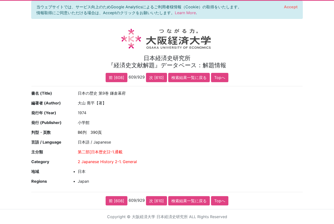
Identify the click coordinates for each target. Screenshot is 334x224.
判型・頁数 (41, 132)
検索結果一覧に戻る (189, 77)
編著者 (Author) (46, 103)
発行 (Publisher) (46, 122)
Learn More (185, 12)
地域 (35, 171)
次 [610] (156, 77)
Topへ (219, 77)
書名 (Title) (41, 93)
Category (40, 161)
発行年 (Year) (43, 112)
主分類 (37, 151)
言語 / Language (46, 142)
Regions (39, 181)
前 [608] (116, 77)
